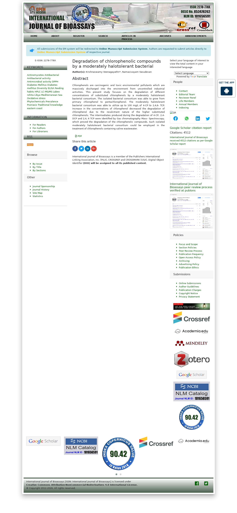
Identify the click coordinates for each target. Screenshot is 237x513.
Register (78, 36)
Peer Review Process (190, 251)
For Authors (39, 128)
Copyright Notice (188, 293)
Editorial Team (187, 94)
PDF (79, 136)
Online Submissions (190, 283)
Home (34, 36)
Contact (183, 91)
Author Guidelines (189, 286)
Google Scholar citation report (190, 128)
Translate (202, 76)
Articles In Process (129, 37)
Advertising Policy (189, 264)
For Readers (39, 124)
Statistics (38, 196)
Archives (165, 36)
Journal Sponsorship (44, 186)
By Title (37, 167)
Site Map (37, 193)
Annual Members (188, 104)
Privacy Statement (189, 296)
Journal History (41, 189)
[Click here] (30, 144)
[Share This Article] (175, 118)
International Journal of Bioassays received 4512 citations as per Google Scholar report (191, 140)
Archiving (184, 261)
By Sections (39, 170)
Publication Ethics (189, 267)
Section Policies (188, 247)
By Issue (37, 164)
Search (103, 36)
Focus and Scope (188, 244)
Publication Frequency (191, 254)
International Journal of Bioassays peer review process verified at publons (191, 187)
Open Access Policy (190, 257)
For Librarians (40, 131)
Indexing (184, 107)
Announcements (195, 36)
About (55, 36)
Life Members (186, 101)
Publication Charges (190, 290)
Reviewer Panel (187, 97)
